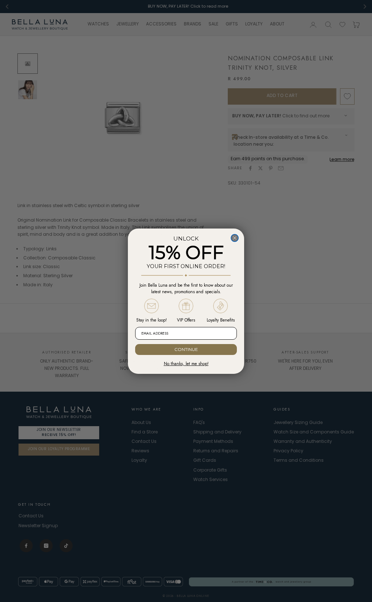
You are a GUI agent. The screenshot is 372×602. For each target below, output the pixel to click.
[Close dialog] (234, 238)
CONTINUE (186, 349)
